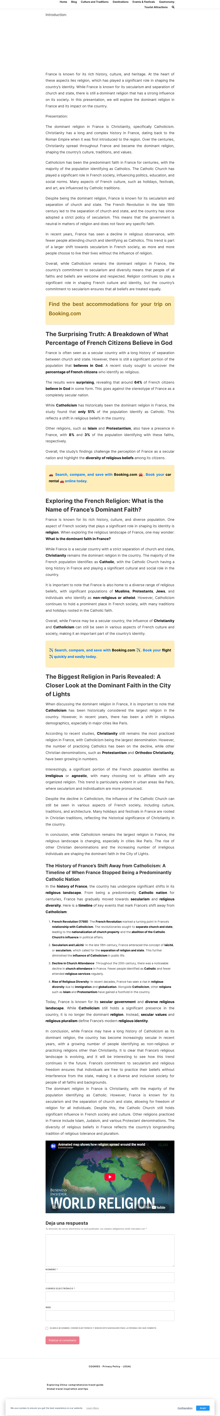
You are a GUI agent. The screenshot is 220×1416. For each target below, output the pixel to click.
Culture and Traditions (95, 1)
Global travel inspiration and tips (67, 1388)
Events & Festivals (144, 1)
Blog (74, 1)
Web (48, 1307)
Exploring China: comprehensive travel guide (75, 1384)
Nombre (52, 1269)
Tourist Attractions (156, 7)
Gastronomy (166, 1)
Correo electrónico (60, 1288)
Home (63, 1)
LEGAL (127, 1366)
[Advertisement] (110, 44)
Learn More (92, 1408)
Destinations (121, 1)
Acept (203, 1408)
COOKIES (95, 1366)
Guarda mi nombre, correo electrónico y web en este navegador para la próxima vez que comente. (103, 1328)
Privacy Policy (111, 1366)
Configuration (185, 1408)
